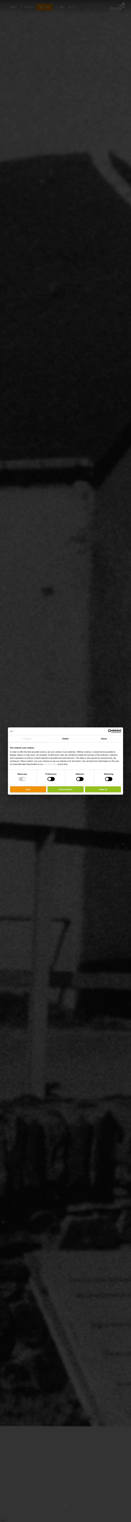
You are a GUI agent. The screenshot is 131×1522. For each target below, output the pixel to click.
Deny (28, 789)
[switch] (51, 779)
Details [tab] (65, 739)
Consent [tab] (27, 739)
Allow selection (65, 789)
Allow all (103, 789)
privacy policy (50, 764)
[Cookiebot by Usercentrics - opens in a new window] (110, 731)
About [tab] (104, 739)
